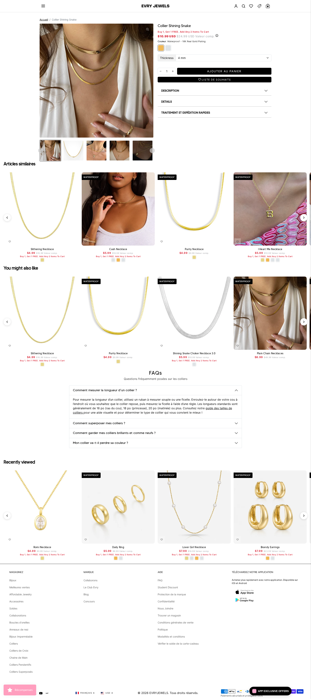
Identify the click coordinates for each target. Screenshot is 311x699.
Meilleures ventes (19, 587)
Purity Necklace (194, 249)
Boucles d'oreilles (19, 622)
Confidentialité (166, 601)
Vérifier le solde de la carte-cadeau (178, 643)
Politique (163, 629)
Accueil (44, 19)
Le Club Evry (91, 587)
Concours (89, 601)
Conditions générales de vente (175, 622)
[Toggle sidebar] (259, 6)
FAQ (160, 580)
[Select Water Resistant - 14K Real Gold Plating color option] (42, 260)
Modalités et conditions (171, 636)
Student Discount (168, 587)
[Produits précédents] (7, 217)
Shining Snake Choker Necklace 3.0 (194, 353)
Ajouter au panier (65, 241)
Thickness (166, 58)
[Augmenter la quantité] (172, 71)
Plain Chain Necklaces (270, 353)
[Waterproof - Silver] (168, 48)
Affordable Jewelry (20, 594)
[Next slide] (152, 150)
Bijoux (12, 580)
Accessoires (16, 601)
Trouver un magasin (169, 615)
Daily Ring (118, 547)
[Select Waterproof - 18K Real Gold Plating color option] (118, 260)
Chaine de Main (18, 657)
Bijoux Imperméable (21, 636)
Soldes (13, 608)
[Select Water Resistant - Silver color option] (113, 260)
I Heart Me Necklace (270, 249)
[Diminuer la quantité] (160, 71)
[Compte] (236, 6)
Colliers (13, 643)
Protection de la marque (172, 594)
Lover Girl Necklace (194, 547)
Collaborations (17, 615)
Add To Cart (143, 241)
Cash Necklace (118, 249)
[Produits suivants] (303, 217)
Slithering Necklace (42, 249)
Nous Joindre (165, 608)
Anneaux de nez (18, 629)
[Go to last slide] (40, 150)
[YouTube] (41, 692)
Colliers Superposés (21, 671)
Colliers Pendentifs (20, 664)
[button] (43, 6)
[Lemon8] (47, 692)
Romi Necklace (42, 547)
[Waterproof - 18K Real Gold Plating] (161, 48)
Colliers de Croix (18, 650)
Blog (86, 594)
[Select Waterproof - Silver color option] (123, 260)
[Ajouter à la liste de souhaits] (9, 241)
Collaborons (90, 580)
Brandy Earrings (270, 547)
